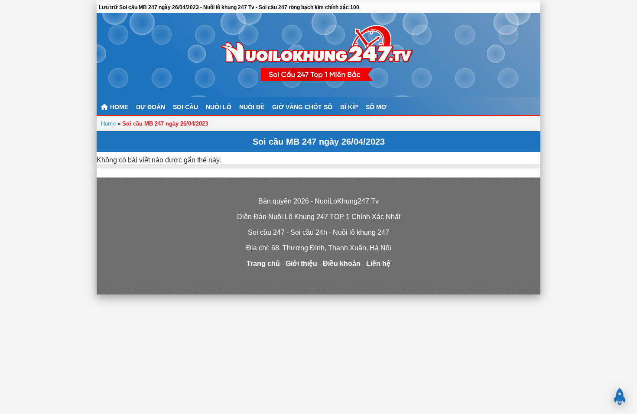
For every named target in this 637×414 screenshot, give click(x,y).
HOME (118, 107)
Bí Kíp (349, 107)
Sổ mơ (376, 107)
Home (108, 123)
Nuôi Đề (251, 107)
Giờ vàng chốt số (302, 107)
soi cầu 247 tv (265, 280)
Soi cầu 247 (371, 280)
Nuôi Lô (218, 107)
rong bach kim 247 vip (292, 280)
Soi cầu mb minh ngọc (346, 280)
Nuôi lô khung (319, 280)
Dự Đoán (150, 107)
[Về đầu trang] (619, 396)
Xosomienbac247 (393, 280)
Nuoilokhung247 (242, 280)
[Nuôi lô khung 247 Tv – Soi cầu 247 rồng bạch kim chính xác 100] (318, 55)
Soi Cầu (185, 107)
